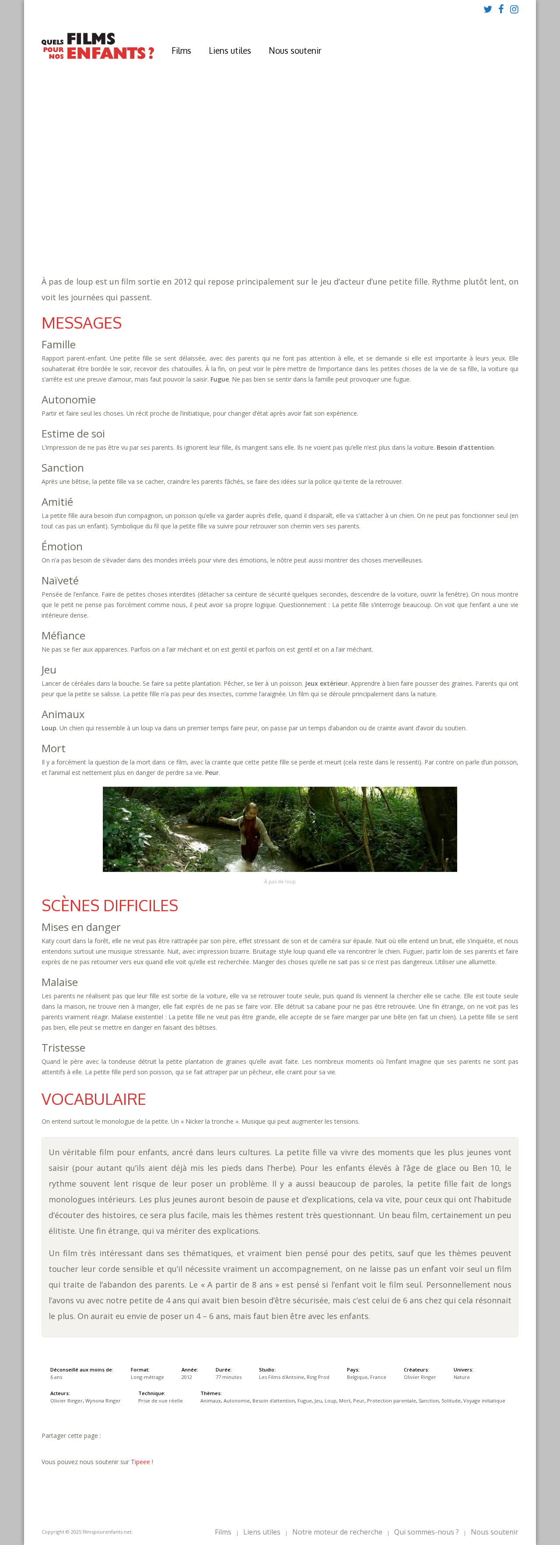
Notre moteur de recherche (337, 1531)
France (378, 1377)
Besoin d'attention (271, 218)
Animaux (178, 218)
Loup (356, 218)
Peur (399, 218)
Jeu (338, 218)
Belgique (357, 1377)
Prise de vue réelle (160, 1400)
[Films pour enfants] (98, 57)
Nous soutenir (295, 50)
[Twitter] (487, 8)
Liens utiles (230, 50)
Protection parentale (449, 218)
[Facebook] (501, 8)
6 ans (236, 201)
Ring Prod (318, 1377)
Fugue (318, 218)
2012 (168, 192)
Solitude (187, 227)
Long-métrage (147, 1377)
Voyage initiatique (238, 227)
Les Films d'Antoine (281, 1377)
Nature (179, 236)
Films (181, 50)
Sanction (152, 227)
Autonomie (215, 218)
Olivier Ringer (420, 1377)
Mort (378, 218)
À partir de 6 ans (166, 177)
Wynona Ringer (103, 1400)
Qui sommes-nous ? (426, 1531)
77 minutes (179, 210)
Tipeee (140, 1462)
